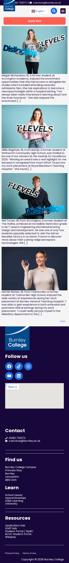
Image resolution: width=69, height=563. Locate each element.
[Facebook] (9, 366)
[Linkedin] (19, 376)
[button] (39, 11)
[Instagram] (28, 366)
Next (63, 321)
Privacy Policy (12, 553)
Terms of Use (29, 553)
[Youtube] (9, 376)
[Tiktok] (19, 366)
